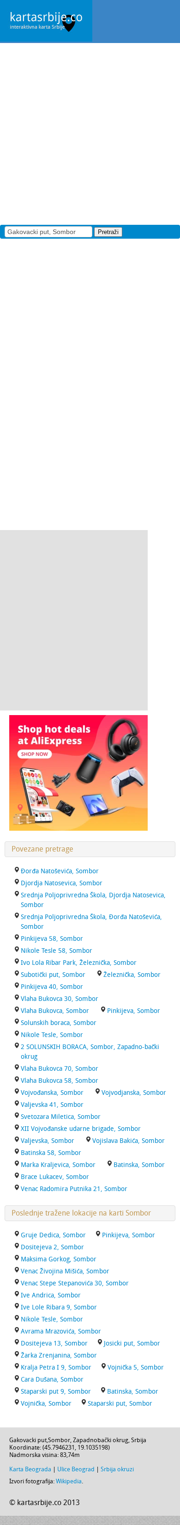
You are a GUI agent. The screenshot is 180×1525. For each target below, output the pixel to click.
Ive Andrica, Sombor (51, 1295)
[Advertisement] (90, 133)
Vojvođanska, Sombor (52, 1093)
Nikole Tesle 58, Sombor (56, 951)
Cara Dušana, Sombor (52, 1379)
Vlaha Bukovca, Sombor (55, 1011)
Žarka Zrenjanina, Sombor (59, 1355)
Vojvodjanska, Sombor (134, 1093)
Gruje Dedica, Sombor (53, 1235)
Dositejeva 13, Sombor (54, 1343)
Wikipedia (69, 1481)
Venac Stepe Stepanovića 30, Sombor (75, 1283)
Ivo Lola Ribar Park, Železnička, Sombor (79, 963)
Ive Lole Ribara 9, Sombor (59, 1307)
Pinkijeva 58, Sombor (52, 939)
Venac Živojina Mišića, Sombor (65, 1271)
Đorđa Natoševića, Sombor (60, 871)
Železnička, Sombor (132, 975)
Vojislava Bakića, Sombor (128, 1141)
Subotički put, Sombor (53, 975)
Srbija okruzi (117, 1469)
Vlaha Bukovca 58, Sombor (59, 1081)
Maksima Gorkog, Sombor (58, 1259)
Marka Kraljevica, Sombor (58, 1165)
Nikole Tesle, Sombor (52, 1035)
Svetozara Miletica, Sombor (61, 1117)
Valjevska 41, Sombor (52, 1105)
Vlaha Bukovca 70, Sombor (59, 1069)
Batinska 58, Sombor (51, 1153)
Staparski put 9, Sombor (56, 1391)
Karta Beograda (30, 1469)
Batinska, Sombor (139, 1165)
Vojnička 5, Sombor (136, 1367)
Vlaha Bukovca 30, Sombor (59, 999)
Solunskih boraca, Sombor (58, 1023)
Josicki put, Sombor (132, 1343)
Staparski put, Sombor (120, 1404)
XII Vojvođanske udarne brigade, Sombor (81, 1129)
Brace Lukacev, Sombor (55, 1177)
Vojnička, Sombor (46, 1404)
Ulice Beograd (76, 1469)
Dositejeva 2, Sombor (52, 1247)
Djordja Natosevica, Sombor (61, 883)
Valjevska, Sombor (47, 1141)
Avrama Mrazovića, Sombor (61, 1331)
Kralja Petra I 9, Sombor (56, 1367)
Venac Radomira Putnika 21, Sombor (74, 1189)
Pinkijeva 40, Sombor (52, 987)
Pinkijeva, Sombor (133, 1011)
